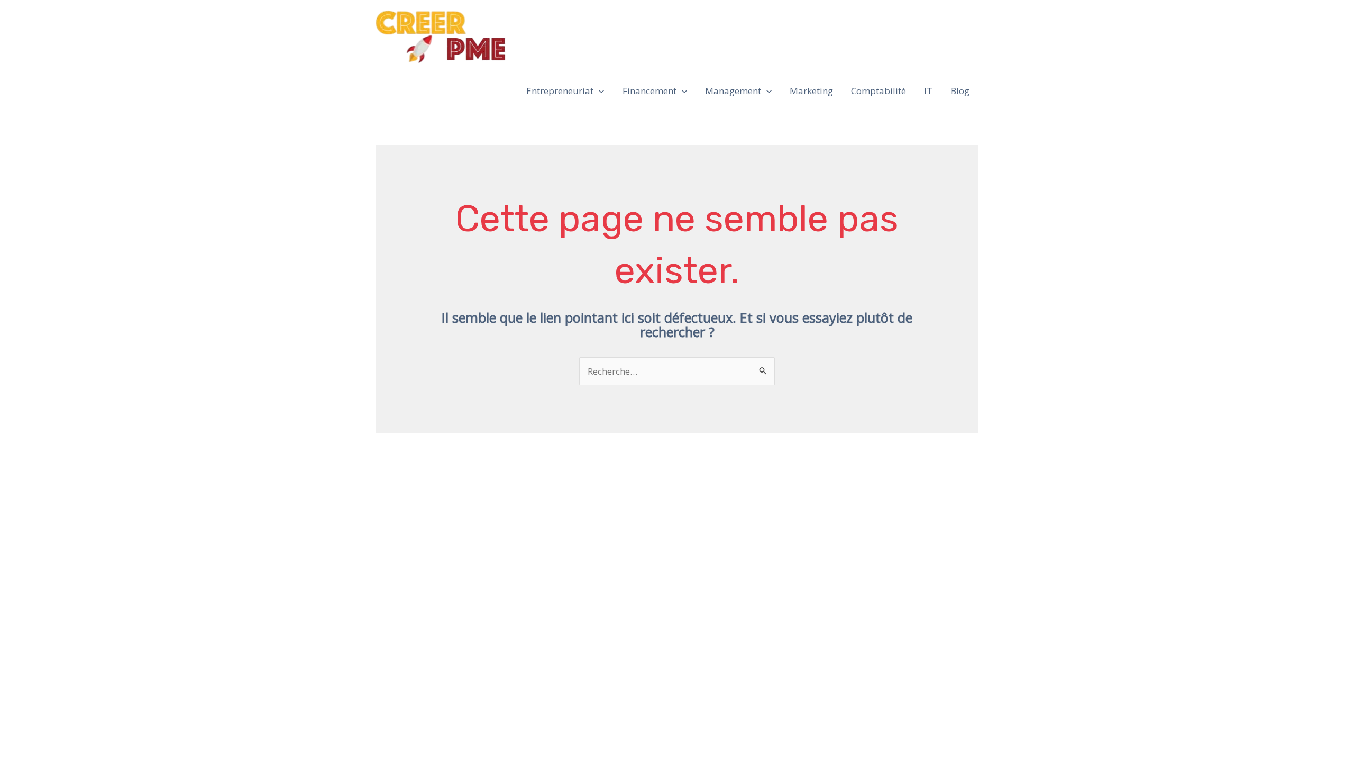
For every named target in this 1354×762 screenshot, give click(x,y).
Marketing (811, 91)
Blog (959, 91)
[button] (598, 91)
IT (928, 91)
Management (733, 91)
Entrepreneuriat (559, 91)
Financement (649, 91)
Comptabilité (878, 91)
